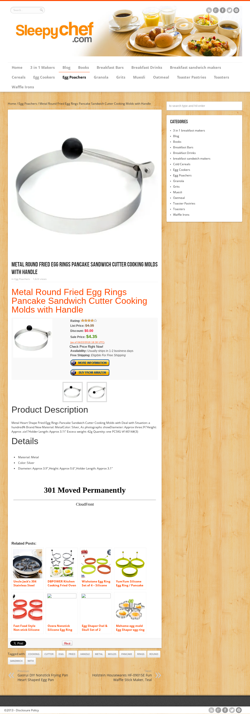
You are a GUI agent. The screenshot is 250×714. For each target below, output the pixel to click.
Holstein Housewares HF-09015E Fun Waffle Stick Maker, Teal (122, 675)
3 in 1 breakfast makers (189, 130)
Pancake (126, 654)
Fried (72, 654)
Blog (66, 67)
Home (17, 67)
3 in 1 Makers (42, 67)
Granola (101, 77)
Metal (99, 654)
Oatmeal (161, 77)
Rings (140, 654)
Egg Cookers (44, 77)
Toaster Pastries (191, 77)
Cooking (33, 654)
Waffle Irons (23, 86)
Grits (120, 77)
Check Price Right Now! (86, 346)
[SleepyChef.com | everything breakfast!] (125, 55)
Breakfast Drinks (146, 67)
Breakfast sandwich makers (195, 67)
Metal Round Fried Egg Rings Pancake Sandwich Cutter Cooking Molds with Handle (79, 301)
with (31, 661)
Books (83, 67)
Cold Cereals (181, 164)
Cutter (48, 654)
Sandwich (16, 661)
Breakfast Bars (110, 67)
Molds (112, 654)
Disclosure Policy (27, 710)
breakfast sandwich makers (191, 158)
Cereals (18, 77)
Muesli (139, 77)
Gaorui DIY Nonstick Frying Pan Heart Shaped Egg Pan (43, 675)
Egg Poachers (74, 77)
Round (153, 654)
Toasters (221, 77)
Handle (85, 654)
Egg (61, 654)
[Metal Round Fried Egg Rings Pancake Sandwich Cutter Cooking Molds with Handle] (32, 356)
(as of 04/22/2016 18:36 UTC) (87, 342)
